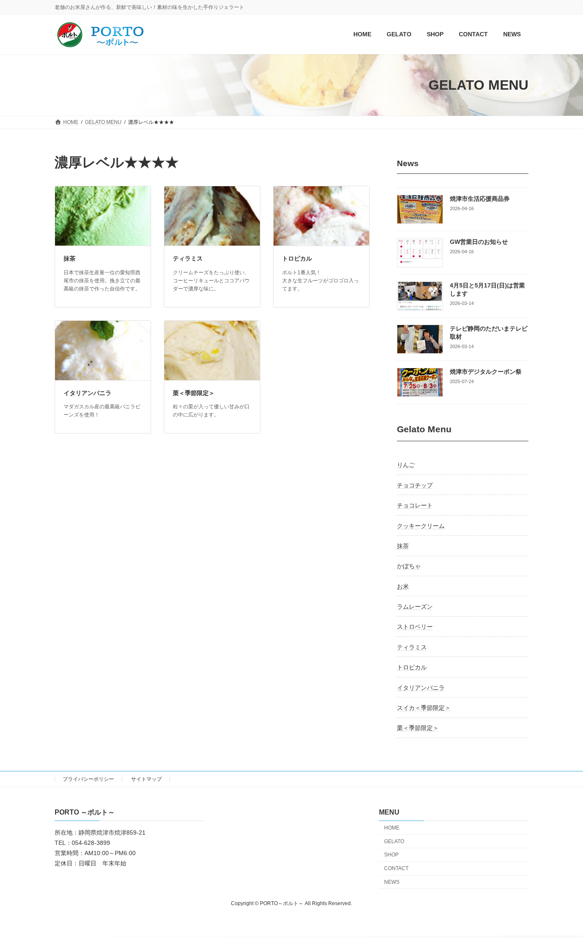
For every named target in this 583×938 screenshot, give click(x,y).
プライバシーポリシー (88, 779)
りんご (406, 465)
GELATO (394, 841)
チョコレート (415, 505)
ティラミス (188, 258)
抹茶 (70, 258)
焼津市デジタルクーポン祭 (486, 372)
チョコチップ (415, 485)
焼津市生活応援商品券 (480, 198)
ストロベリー (415, 627)
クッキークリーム (421, 525)
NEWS (391, 882)
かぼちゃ (409, 566)
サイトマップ (146, 779)
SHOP (391, 855)
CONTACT (396, 868)
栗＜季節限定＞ (194, 393)
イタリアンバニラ (87, 393)
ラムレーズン (415, 606)
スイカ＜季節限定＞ (424, 707)
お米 (403, 586)
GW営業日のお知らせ (479, 242)
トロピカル (297, 258)
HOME (391, 828)
